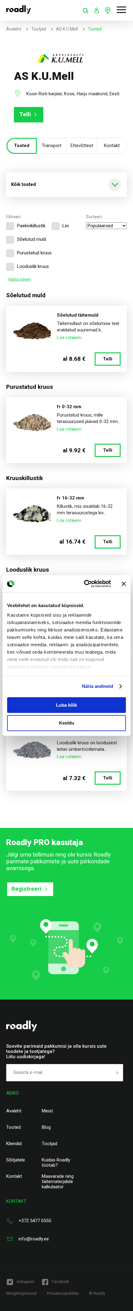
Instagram (25, 1282)
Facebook (60, 1282)
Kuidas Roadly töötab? (56, 1162)
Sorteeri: (94, 216)
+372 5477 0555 (35, 1220)
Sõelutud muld (31, 239)
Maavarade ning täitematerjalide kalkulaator (58, 1182)
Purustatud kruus (34, 253)
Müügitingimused (21, 1293)
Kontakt (112, 145)
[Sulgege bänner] (124, 584)
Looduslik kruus (33, 266)
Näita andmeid (97, 686)
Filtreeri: (14, 216)
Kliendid (14, 1143)
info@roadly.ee (34, 1239)
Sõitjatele (15, 1160)
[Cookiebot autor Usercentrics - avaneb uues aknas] (84, 584)
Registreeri (26, 889)
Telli (25, 114)
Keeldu (66, 723)
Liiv (65, 225)
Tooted (21, 145)
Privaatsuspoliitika (63, 1293)
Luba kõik (66, 705)
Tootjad (38, 29)
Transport (52, 145)
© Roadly (97, 1293)
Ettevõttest (82, 145)
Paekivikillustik (31, 225)
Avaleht (13, 29)
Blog (46, 1127)
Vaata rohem (19, 279)
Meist (47, 1111)
